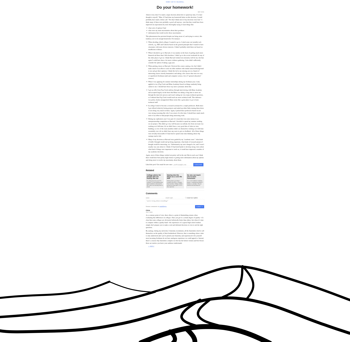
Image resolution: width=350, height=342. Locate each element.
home (168, 2)
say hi (173, 2)
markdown (163, 206)
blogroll (180, 2)
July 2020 (149, 212)
